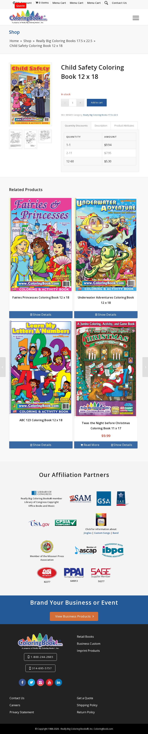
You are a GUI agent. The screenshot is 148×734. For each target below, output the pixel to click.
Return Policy (86, 712)
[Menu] (134, 18)
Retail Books (85, 637)
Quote (20, 5)
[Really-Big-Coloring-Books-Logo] (28, 16)
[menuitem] (118, 3)
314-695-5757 (42, 668)
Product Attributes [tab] (124, 125)
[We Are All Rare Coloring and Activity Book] (3, 367)
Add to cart (97, 102)
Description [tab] (101, 125)
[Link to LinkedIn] (58, 682)
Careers (15, 705)
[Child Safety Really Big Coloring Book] (30, 94)
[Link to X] (31, 682)
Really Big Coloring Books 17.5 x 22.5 (100, 114)
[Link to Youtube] (49, 682)
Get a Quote (85, 698)
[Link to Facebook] (22, 682)
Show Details (42, 315)
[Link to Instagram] (40, 682)
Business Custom (88, 644)
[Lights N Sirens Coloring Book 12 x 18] (145, 367)
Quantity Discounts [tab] (76, 125)
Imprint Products (88, 651)
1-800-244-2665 (42, 657)
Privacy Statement (22, 712)
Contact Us (17, 698)
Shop (14, 32)
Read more (91, 445)
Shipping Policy (87, 705)
